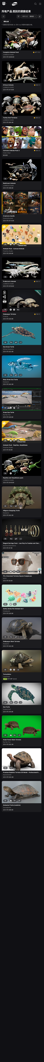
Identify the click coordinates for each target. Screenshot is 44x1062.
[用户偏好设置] (39, 16)
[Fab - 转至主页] (14, 4)
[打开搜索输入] (35, 4)
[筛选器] (18, 16)
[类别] (3, 16)
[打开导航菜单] (40, 4)
